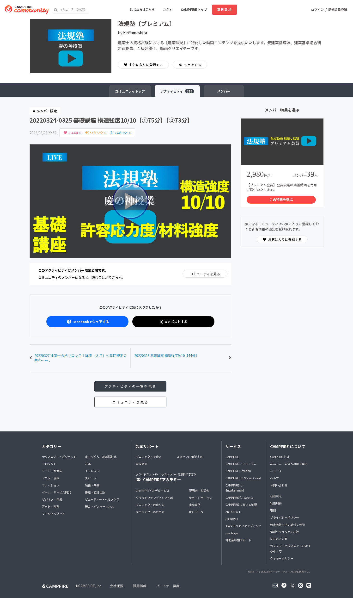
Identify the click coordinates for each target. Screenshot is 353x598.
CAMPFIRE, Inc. (90, 585)
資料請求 (224, 9)
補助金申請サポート (238, 540)
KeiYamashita (135, 32)
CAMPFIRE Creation (238, 471)
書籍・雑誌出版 (95, 492)
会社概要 (116, 585)
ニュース (275, 471)
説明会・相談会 (199, 490)
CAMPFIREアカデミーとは (152, 490)
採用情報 (139, 585)
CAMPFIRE (232, 457)
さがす (167, 9)
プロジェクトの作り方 (150, 505)
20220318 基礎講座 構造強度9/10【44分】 (166, 355)
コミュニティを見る (205, 273)
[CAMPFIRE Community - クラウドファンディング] (26, 9)
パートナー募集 (168, 585)
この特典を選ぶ (281, 199)
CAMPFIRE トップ (194, 9)
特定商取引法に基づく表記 (287, 525)
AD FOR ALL (233, 512)
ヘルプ (274, 478)
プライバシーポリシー (284, 517)
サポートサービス (200, 498)
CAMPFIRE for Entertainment (234, 487)
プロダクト (49, 464)
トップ (130, 91)
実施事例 (195, 505)
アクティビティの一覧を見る (130, 386)
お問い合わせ (278, 485)
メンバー (224, 91)
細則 (273, 510)
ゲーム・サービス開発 (56, 492)
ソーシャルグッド (53, 513)
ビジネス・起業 (52, 499)
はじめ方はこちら (142, 9)
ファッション (50, 485)
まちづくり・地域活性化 (101, 457)
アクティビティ (176, 91)
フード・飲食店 (52, 471)
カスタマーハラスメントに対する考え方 (290, 548)
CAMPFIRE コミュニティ (241, 464)
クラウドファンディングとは (154, 498)
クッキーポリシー (281, 558)
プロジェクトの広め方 (150, 512)
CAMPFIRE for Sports (239, 497)
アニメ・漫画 (50, 478)
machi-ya (231, 533)
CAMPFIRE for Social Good (243, 478)
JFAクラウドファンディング (243, 526)
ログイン (317, 9)
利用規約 (276, 503)
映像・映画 (92, 485)
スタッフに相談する (189, 457)
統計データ (196, 512)
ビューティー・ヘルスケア (102, 499)
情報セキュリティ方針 (284, 531)
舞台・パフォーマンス (99, 506)
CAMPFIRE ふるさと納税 (241, 504)
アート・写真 (50, 506)
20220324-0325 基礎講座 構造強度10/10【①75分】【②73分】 (111, 120)
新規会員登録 (337, 9)
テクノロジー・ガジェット (59, 457)
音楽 (88, 464)
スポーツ (91, 478)
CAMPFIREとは (279, 457)
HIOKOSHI (231, 519)
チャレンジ (92, 471)
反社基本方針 (278, 539)
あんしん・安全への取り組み (289, 464)
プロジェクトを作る (149, 457)
